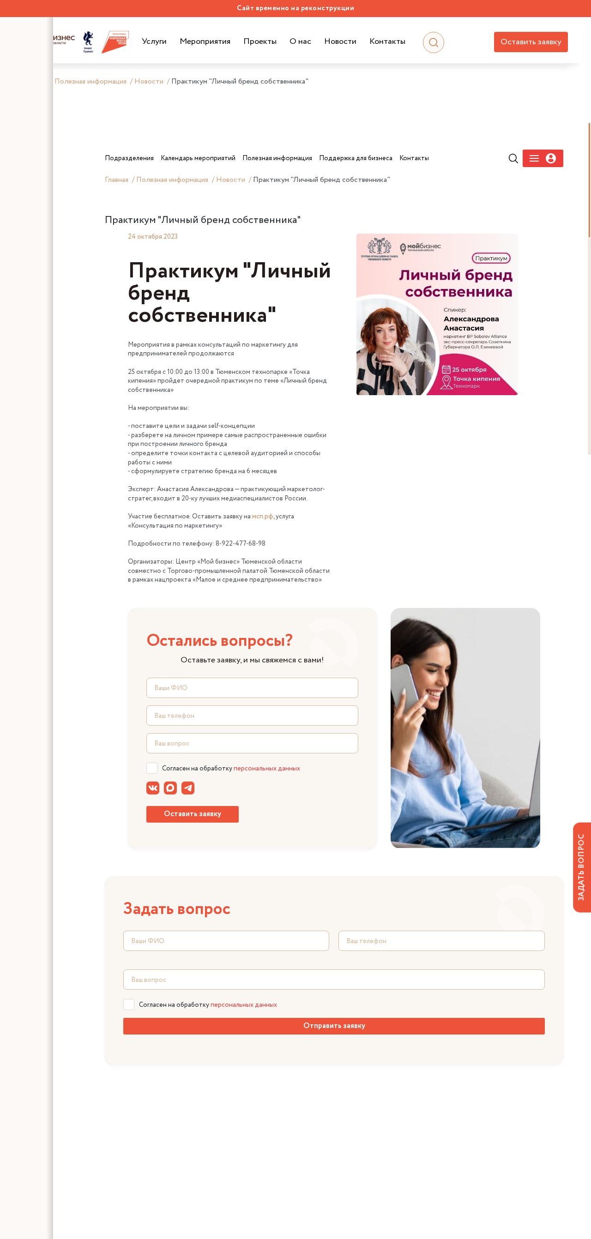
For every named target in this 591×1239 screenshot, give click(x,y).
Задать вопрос (581, 867)
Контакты (387, 42)
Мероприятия (205, 42)
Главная (116, 179)
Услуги (154, 42)
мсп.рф (262, 516)
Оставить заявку (531, 42)
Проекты (260, 42)
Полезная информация (90, 81)
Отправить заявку (334, 1026)
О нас (300, 42)
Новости (340, 42)
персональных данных (267, 768)
